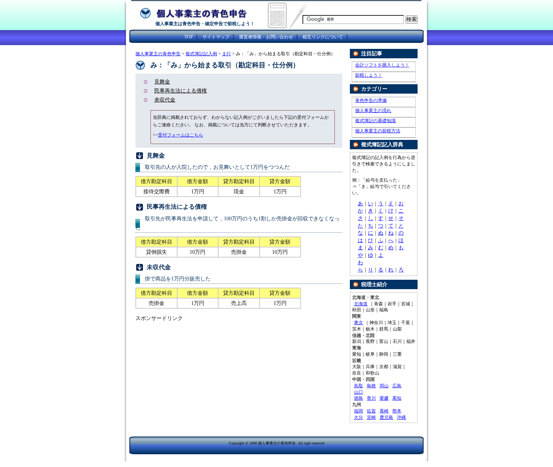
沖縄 (401, 417)
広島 (396, 385)
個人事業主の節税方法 (377, 130)
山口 (358, 392)
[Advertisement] (198, 378)
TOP (188, 36)
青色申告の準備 (371, 100)
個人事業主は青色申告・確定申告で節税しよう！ (205, 23)
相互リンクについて (322, 36)
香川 (371, 398)
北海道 (361, 303)
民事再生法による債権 (180, 91)
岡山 (384, 385)
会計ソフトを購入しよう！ (382, 65)
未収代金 (164, 100)
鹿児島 (386, 417)
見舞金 (162, 82)
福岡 (358, 411)
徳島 (358, 398)
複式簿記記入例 (201, 53)
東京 (358, 322)
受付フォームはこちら (180, 135)
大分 (358, 417)
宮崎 (371, 417)
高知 (396, 398)
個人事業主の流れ (373, 110)
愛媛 (384, 398)
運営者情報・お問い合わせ (266, 36)
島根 (371, 385)
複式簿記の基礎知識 (375, 120)
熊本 (396, 411)
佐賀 (371, 411)
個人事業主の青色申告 (158, 53)
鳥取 (358, 385)
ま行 (226, 53)
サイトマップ (215, 36)
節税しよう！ (368, 75)
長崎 (384, 411)
